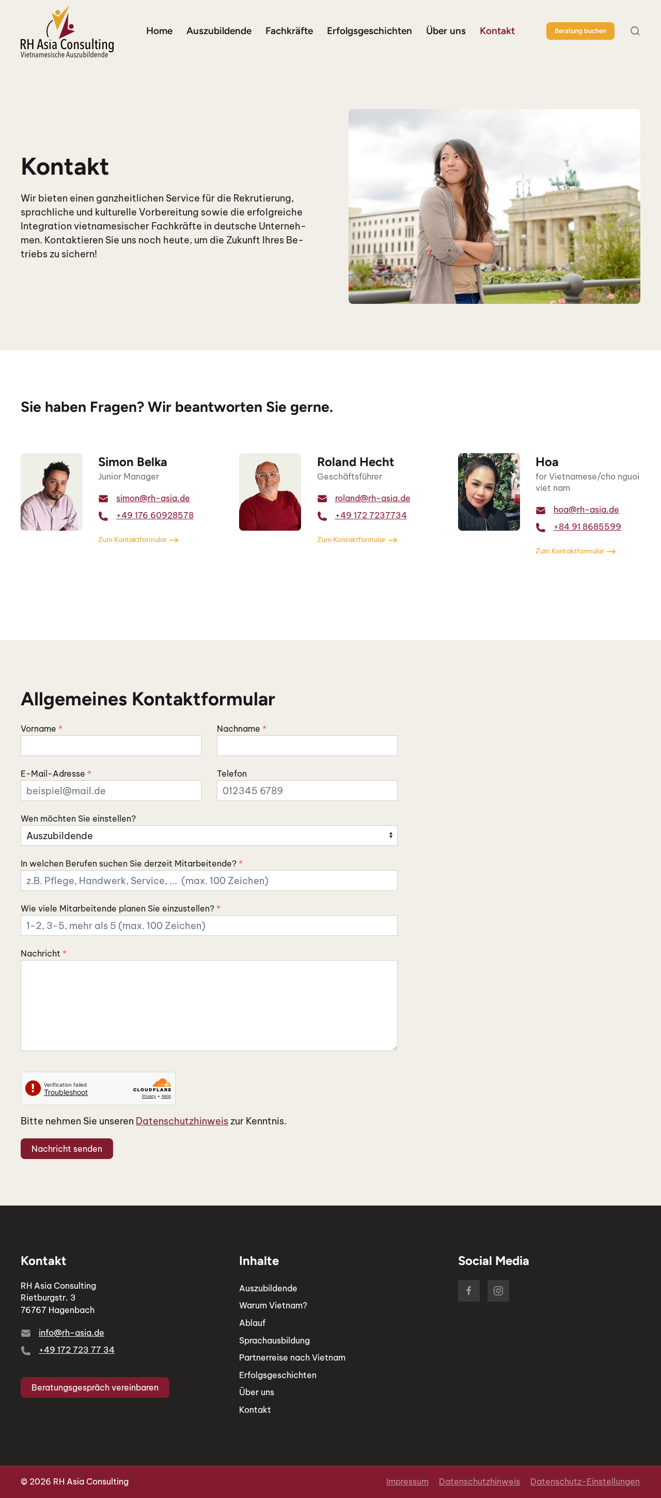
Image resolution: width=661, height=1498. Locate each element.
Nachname (241, 728)
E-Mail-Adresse (56, 773)
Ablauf (252, 1323)
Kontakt (497, 31)
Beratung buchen (580, 31)
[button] (635, 31)
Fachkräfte (289, 31)
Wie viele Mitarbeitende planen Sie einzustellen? (121, 908)
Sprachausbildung (274, 1340)
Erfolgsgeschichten (369, 31)
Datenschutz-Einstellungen (585, 1481)
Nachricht (44, 953)
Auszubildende (268, 1288)
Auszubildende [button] (218, 31)
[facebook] (469, 1291)
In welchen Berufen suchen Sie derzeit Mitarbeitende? (132, 863)
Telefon (232, 773)
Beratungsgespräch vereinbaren (95, 1387)
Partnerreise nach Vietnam (292, 1357)
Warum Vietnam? (273, 1305)
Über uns (446, 31)
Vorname (41, 728)
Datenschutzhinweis (182, 1121)
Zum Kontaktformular (132, 539)
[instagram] (498, 1291)
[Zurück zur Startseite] (67, 31)
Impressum (407, 1481)
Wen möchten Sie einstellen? (78, 818)
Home (159, 31)
